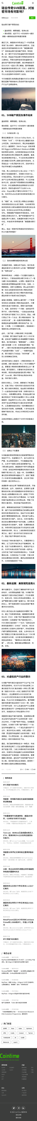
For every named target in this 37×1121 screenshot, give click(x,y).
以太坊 (22, 1037)
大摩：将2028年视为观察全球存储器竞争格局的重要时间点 (18, 870)
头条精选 (24, 1070)
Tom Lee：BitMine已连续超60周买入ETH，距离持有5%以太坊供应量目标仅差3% (18, 835)
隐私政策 (18, 1115)
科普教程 (24, 1079)
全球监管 (4, 1072)
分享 (34, 769)
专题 (32, 1070)
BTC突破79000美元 (11, 784)
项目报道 (24, 1077)
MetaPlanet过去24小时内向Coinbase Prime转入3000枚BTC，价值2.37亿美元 (18, 922)
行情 (32, 1072)
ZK (15, 1037)
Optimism (29, 1028)
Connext (21, 1033)
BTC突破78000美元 (11, 939)
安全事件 (11, 1067)
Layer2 (15, 1042)
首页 (3, 769)
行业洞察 (8, 769)
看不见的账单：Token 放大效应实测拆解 (14, 1003)
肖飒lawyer (5, 18)
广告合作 (24, 1093)
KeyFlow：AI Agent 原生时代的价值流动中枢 (16, 994)
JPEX (4, 1033)
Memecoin (6, 1042)
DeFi (3, 1077)
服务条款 (18, 1118)
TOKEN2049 (6, 1037)
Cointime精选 (5, 957)
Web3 (3, 1074)
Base (12, 1028)
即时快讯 (24, 1067)
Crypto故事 (25, 1074)
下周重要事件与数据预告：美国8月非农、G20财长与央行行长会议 (18, 817)
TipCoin (30, 1033)
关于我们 (24, 1090)
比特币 (5, 1028)
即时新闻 (4, 1090)
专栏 (32, 1067)
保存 (28, 769)
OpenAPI (4, 1095)
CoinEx (12, 1033)
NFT (3, 1079)
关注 (32, 18)
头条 (3, 1093)
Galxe (20, 1028)
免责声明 (24, 1095)
